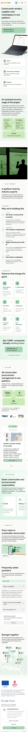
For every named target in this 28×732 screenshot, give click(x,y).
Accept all (13, 727)
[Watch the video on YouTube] (14, 550)
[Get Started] (16, 3)
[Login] (19, 3)
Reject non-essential (13, 720)
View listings (12, 460)
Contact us (13, 622)
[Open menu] (25, 3)
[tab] (11, 466)
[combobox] (14, 581)
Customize (13, 724)
